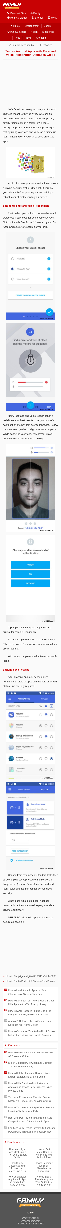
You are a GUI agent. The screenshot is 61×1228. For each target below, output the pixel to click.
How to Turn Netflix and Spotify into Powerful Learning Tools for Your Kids (31, 1109)
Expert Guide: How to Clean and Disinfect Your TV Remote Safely (30, 1065)
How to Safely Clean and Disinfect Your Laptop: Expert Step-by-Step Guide (29, 1075)
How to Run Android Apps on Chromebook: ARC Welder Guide (30, 1054)
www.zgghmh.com (30, 1221)
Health (34, 32)
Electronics (48, 32)
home (16, 26)
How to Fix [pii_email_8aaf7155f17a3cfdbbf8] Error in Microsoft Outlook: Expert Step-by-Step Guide (32, 976)
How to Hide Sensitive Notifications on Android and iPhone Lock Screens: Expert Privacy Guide (30, 1087)
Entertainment (31, 26)
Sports (47, 26)
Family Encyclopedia (23, 45)
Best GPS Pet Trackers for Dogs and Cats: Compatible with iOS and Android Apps (30, 1120)
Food (17, 38)
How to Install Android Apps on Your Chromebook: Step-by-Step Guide (27, 992)
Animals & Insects (16, 32)
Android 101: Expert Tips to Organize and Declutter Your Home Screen (30, 1023)
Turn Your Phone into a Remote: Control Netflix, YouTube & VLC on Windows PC (29, 1099)
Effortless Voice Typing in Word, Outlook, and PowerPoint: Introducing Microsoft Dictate (32, 1130)
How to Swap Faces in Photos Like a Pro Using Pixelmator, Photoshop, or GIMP (29, 1013)
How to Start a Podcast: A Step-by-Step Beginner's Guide (32, 981)
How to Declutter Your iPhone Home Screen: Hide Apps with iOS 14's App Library (31, 1002)
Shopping (41, 38)
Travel (28, 38)
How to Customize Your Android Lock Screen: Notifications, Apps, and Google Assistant (32, 1033)
